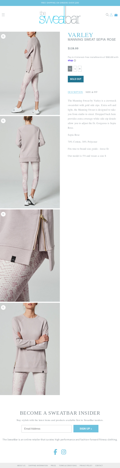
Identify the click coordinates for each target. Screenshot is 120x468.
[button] (107, 14)
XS (70, 68)
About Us (21, 465)
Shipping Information (38, 465)
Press (53, 465)
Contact (99, 465)
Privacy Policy (86, 465)
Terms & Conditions (68, 465)
